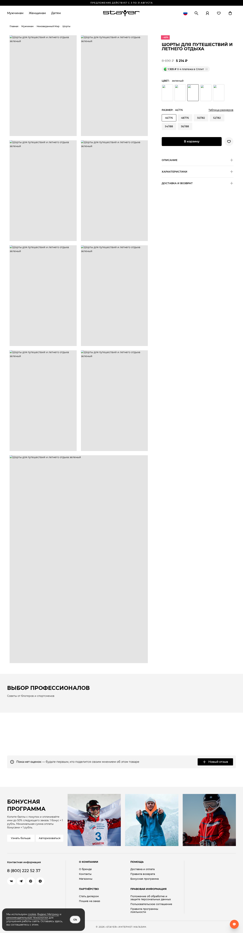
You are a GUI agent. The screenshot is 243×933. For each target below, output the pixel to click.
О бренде (85, 869)
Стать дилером (89, 896)
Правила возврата (142, 874)
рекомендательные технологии (27, 917)
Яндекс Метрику (48, 914)
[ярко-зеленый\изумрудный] (167, 92)
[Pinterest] (30, 881)
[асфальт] (218, 92)
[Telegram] (21, 881)
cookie (32, 914)
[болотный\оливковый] (206, 92)
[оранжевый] (180, 92)
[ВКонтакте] (11, 881)
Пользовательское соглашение (151, 904)
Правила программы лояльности (144, 911)
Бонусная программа (144, 878)
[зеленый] (193, 92)
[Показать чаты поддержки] (234, 924)
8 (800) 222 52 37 (23, 870)
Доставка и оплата (142, 869)
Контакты (85, 874)
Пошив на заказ (89, 901)
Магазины (85, 878)
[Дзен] (40, 881)
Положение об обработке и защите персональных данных (150, 898)
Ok (75, 919)
